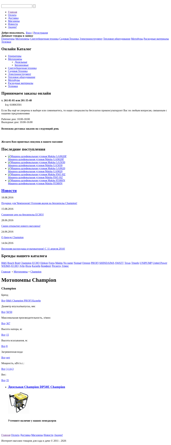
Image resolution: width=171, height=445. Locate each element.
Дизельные (21, 62)
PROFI (95, 263)
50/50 (9, 312)
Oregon (86, 263)
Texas (127, 263)
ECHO (36, 263)
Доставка (13, 18)
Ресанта (56, 266)
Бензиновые (22, 65)
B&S (4, 263)
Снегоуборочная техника (44, 38)
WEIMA (6, 266)
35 (7, 380)
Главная (12, 12)
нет (8, 357)
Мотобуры (137, 38)
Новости (13, 24)
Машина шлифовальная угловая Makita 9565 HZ (35, 177)
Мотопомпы (22, 38)
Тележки (6, 41)
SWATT (119, 263)
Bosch (10, 263)
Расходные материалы (156, 38)
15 (7, 334)
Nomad (77, 263)
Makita (59, 263)
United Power (159, 263)
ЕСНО (15, 266)
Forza (52, 263)
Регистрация (40, 32)
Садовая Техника (69, 38)
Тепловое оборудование (116, 38)
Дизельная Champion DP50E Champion (36, 387)
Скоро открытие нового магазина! (20, 226)
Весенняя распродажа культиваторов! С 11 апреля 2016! (33, 248)
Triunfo (135, 263)
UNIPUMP (146, 263)
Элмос (65, 266)
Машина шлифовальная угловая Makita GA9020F (36, 159)
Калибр (36, 266)
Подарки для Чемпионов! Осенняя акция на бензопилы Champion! (39, 203)
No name (68, 263)
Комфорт (46, 266)
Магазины (14, 21)
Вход (29, 32)
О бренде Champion (12, 237)
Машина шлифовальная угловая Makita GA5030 (35, 165)
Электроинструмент (91, 38)
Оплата (12, 15)
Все (3, 300)
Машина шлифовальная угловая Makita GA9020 (35, 171)
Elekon (44, 263)
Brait (17, 263)
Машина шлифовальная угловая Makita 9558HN (35, 183)
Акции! (12, 27)
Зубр (22, 266)
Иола (28, 266)
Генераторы (8, 38)
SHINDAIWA (106, 263)
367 (8, 323)
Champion (26, 263)
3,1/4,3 (10, 368)
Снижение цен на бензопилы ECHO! (22, 214)
